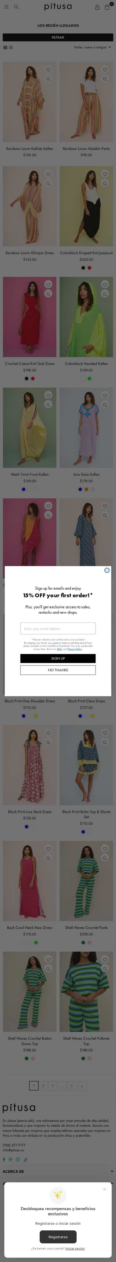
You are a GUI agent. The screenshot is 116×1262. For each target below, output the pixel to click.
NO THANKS (58, 669)
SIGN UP (58, 658)
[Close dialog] (107, 570)
